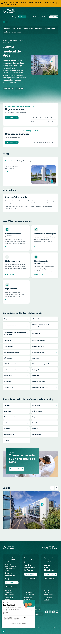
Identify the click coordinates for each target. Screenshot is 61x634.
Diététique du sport (38, 340)
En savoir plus (49, 2)
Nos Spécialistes (17, 32)
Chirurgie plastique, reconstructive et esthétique (15, 333)
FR (4, 22)
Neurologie (35, 423)
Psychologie (8, 381)
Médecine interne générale (40, 364)
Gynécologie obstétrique (12, 352)
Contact (44, 17)
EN (6, 22)
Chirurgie (7, 405)
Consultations (17, 28)
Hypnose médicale (38, 352)
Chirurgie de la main (10, 325)
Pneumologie (8, 375)
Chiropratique (36, 319)
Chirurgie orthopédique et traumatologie (40, 326)
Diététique (7, 340)
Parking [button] (19, 161)
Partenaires (36, 17)
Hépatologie (36, 417)
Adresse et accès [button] (10, 161)
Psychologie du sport (39, 381)
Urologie (6, 440)
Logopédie (35, 358)
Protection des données (43, 625)
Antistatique (54, 628)
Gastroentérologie (38, 346)
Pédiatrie (7, 32)
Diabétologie (36, 333)
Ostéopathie (36, 370)
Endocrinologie (8, 346)
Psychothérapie (9, 387)
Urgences (7, 28)
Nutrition (7, 428)
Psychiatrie (35, 375)
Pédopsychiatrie (9, 434)
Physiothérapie (28, 28)
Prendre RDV (54, 17)
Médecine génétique (10, 423)
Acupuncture (8, 319)
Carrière (29, 17)
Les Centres (21, 17)
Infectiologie (8, 358)
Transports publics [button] (29, 161)
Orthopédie (38, 28)
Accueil (5, 40)
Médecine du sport (50, 28)
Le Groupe (13, 17)
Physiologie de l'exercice (40, 387)
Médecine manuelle (10, 370)
